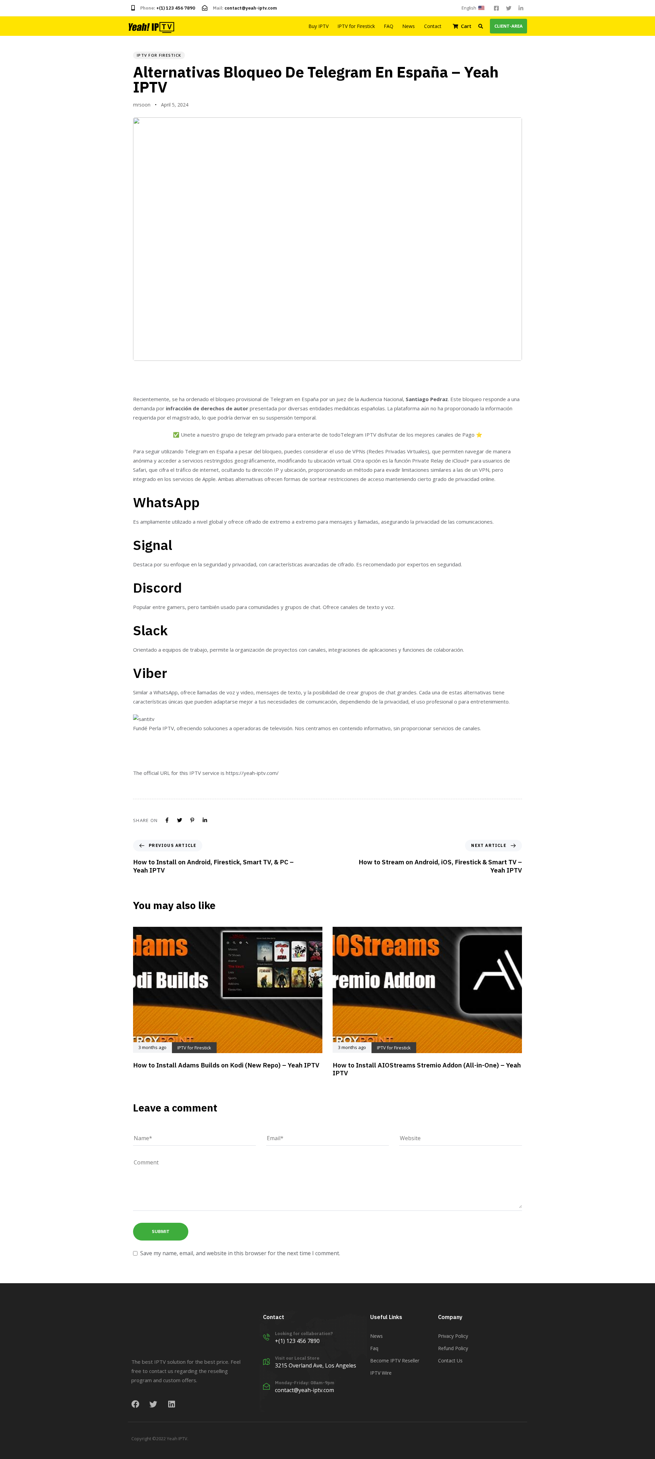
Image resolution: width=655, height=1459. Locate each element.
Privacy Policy (453, 1336)
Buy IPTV (318, 26)
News (408, 26)
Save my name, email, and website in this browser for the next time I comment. (240, 1253)
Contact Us (450, 1360)
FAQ (388, 26)
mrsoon (141, 104)
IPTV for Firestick (356, 26)
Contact (432, 26)
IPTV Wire (381, 1373)
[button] (474, 8)
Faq (374, 1348)
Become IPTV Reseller (394, 1360)
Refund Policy (453, 1348)
